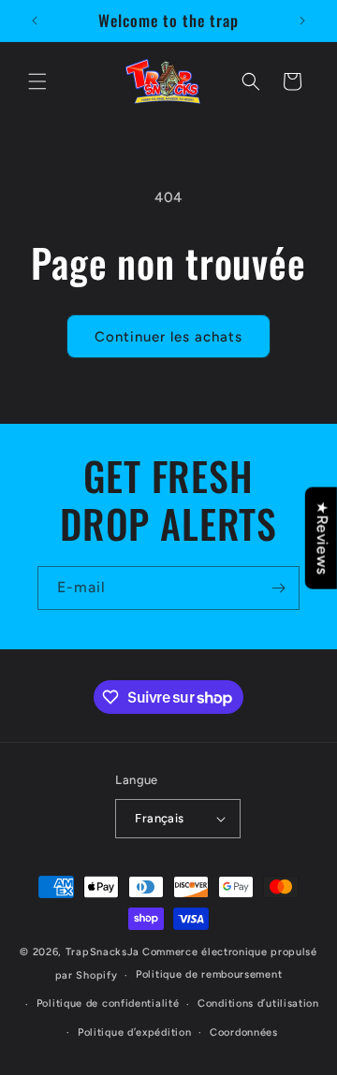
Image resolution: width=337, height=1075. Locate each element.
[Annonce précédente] (34, 20)
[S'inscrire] (278, 588)
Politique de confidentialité (108, 1003)
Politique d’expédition (134, 1032)
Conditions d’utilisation (258, 1003)
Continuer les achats (168, 336)
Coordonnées (244, 1032)
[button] (37, 81)
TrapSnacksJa (102, 952)
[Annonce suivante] (302, 20)
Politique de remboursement (209, 974)
